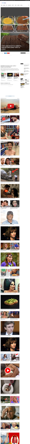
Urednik (2, 50)
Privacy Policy (12, 0)
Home (8, 0)
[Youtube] (28, 0)
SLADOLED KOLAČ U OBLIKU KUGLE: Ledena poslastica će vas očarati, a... (26, 68)
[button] (28, 5)
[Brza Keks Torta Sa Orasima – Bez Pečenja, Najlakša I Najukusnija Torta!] (22, 74)
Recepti (2, 6)
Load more (25, 76)
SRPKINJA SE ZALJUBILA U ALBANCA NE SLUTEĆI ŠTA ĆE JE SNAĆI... (26, 71)
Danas (25, 82)
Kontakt (14, 0)
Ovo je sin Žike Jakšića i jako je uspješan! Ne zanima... (22, 81)
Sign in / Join (6, 0)
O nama (9, 0)
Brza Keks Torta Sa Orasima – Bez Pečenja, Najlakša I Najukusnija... (26, 74)
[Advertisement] (15, 12)
